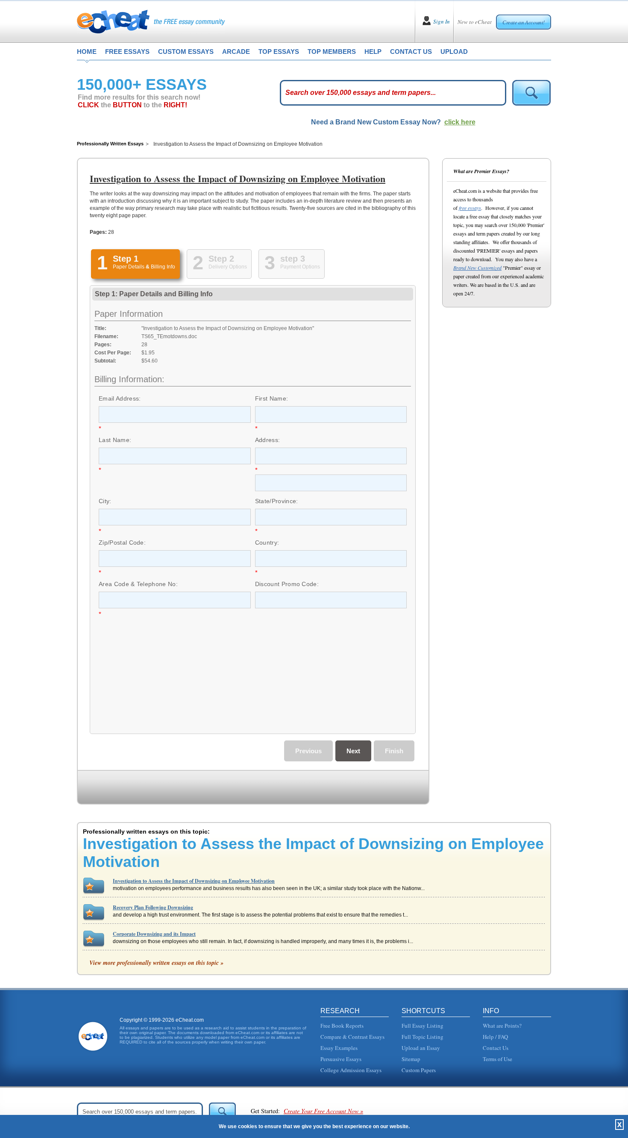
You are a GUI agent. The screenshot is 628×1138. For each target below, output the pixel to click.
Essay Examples (339, 1048)
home (87, 51)
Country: (267, 542)
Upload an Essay (421, 1048)
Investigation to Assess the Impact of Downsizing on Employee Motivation (194, 880)
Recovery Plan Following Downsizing (153, 907)
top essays (278, 51)
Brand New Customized (477, 267)
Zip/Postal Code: (122, 542)
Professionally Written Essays (110, 143)
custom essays (186, 51)
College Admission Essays (350, 1070)
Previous (308, 751)
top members (332, 51)
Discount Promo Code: (287, 584)
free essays (127, 51)
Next (353, 751)
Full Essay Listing (422, 1025)
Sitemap (411, 1059)
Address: (267, 439)
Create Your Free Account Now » (323, 1111)
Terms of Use (497, 1059)
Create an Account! (523, 22)
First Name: (271, 398)
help (372, 51)
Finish (394, 751)
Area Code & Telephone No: (138, 584)
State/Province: (276, 501)
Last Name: (115, 439)
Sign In (441, 21)
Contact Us (495, 1048)
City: (105, 501)
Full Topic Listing (422, 1037)
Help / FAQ (495, 1037)
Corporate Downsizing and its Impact (154, 934)
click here (459, 122)
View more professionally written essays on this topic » (156, 962)
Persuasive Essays (340, 1059)
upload (454, 51)
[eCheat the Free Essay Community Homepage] (151, 21)
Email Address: (120, 398)
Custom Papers (419, 1070)
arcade (236, 51)
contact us (411, 51)
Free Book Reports (342, 1025)
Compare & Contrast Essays (352, 1037)
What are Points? (502, 1025)
